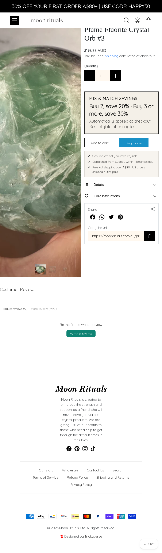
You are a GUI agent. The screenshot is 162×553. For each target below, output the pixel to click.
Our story (46, 470)
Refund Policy (77, 477)
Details (99, 184)
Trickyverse (93, 536)
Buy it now (134, 143)
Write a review (81, 334)
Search (117, 470)
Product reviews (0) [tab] (14, 309)
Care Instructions (107, 196)
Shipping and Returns (112, 477)
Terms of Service (45, 477)
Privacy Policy (81, 484)
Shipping (111, 56)
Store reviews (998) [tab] (44, 309)
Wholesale (70, 470)
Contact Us (95, 470)
